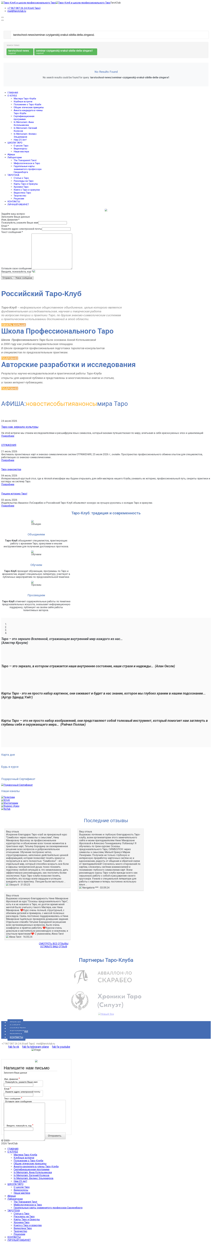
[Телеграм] (8, 797)
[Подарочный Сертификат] (17, 785)
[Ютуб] (5, 800)
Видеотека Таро (22, 192)
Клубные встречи (23, 101)
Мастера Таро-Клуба (25, 98)
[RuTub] (5, 809)
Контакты (16, 1037)
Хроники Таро (21, 186)
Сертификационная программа (24, 118)
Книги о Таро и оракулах (27, 189)
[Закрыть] (2, 20)
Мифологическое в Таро (27, 163)
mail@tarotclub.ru (16, 11)
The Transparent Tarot (25, 160)
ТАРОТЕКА (13, 175)
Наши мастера (21, 151)
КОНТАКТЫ (13, 201)
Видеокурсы (20, 148)
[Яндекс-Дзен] (10, 806)
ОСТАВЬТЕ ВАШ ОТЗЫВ (53, 946)
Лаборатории (14, 157)
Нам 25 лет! (20, 139)
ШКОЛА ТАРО (14, 142)
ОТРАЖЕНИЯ (8, 445)
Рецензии (19, 198)
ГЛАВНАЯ (12, 92)
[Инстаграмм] (9, 803)
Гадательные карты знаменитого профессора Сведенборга (27, 169)
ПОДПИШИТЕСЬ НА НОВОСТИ (19, 772)
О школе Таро (21, 145)
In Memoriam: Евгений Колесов (31, 1175)
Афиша (11, 154)
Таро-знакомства (11, 469)
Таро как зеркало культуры (19, 427)
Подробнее (7, 435)
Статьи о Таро (21, 178)
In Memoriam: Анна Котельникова (24, 123)
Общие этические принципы (29, 107)
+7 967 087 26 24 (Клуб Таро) (24, 8)
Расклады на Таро (24, 181)
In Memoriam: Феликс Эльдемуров (25, 135)
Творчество (20, 195)
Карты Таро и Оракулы (26, 183)
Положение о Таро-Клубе (27, 104)
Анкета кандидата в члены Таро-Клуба (36, 1166)
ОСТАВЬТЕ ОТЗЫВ (11, 748)
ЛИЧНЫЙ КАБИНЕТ (18, 204)
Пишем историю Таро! (14, 493)
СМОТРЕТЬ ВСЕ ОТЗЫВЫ (53, 943)
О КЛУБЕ (12, 95)
